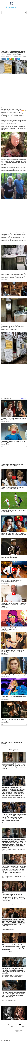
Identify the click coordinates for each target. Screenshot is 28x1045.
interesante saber (17, 56)
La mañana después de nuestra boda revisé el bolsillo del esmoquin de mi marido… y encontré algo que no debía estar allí (14, 766)
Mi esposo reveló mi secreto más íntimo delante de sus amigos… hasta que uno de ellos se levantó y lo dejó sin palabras (13, 947)
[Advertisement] (14, 32)
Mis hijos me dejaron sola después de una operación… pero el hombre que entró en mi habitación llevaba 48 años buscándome (13, 994)
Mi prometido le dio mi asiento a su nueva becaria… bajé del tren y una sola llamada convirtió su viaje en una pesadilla (13, 971)
